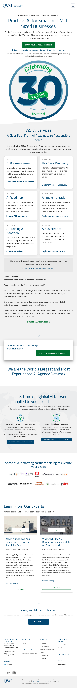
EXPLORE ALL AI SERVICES (37, 322)
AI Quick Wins (44, 655)
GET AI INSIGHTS (38, 621)
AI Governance (44, 646)
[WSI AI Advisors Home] (13, 5)
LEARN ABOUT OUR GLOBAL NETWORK (56, 439)
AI (20, 530)
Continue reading (12, 583)
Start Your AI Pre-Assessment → (20, 183)
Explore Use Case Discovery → (55, 185)
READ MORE (20, 590)
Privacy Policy (36, 681)
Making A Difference (64, 645)
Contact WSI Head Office (29, 653)
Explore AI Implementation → (55, 216)
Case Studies (62, 648)
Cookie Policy (46, 681)
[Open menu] (73, 5)
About (24, 643)
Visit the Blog (62, 664)
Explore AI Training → (16, 251)
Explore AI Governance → (53, 251)
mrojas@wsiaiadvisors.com (11, 655)
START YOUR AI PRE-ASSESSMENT (38, 45)
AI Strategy (43, 658)
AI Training (43, 643)
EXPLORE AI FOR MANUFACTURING (20, 442)
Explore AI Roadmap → (16, 216)
